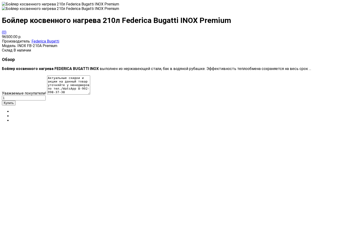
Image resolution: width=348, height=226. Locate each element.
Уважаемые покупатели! (24, 93)
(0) (4, 32)
